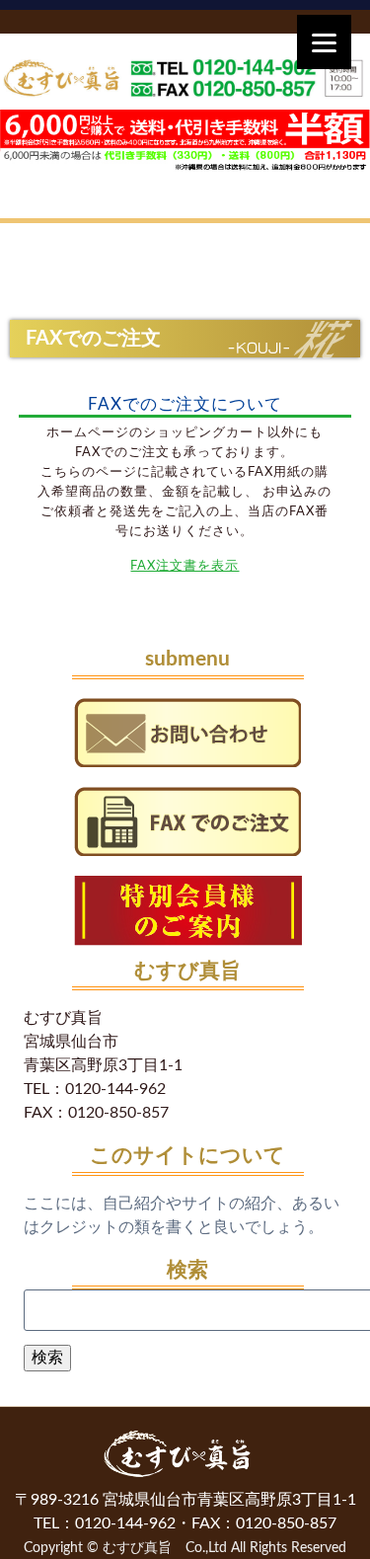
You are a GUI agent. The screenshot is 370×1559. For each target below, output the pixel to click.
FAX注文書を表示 (184, 566)
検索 (47, 1357)
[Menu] (324, 42)
